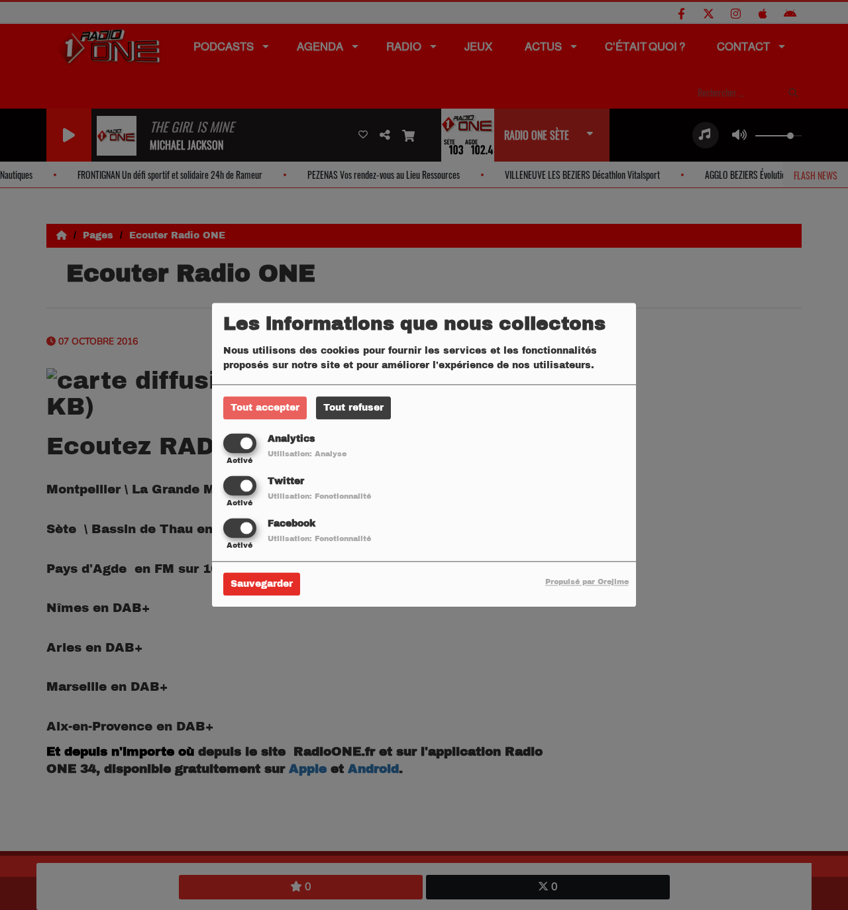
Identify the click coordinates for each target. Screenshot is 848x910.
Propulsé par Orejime (587, 582)
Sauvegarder (262, 584)
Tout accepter (265, 408)
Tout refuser (353, 408)
